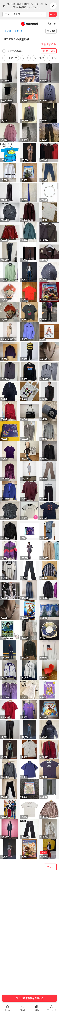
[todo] (55, 23)
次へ (49, 867)
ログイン (19, 30)
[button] (49, 23)
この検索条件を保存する (31, 998)
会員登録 (6, 30)
